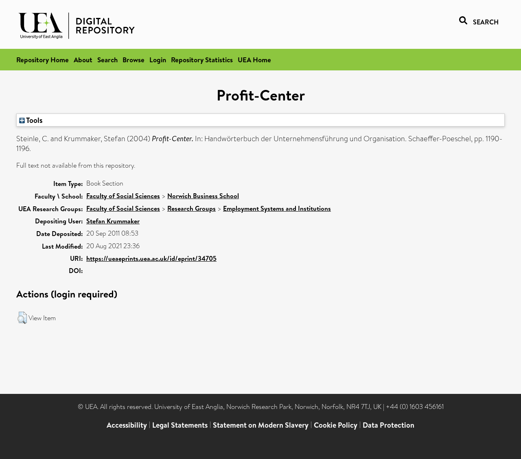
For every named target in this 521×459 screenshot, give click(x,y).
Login (157, 59)
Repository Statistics (202, 59)
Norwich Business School (203, 195)
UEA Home (254, 59)
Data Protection (388, 425)
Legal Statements (180, 425)
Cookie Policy (335, 425)
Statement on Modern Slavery (261, 425)
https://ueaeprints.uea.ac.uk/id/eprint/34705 (151, 258)
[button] (22, 318)
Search (107, 59)
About (83, 59)
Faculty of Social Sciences (123, 195)
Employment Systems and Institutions (277, 208)
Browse (133, 59)
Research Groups (191, 208)
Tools (34, 120)
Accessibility (127, 425)
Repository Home (42, 59)
